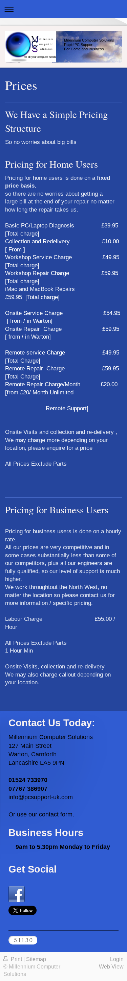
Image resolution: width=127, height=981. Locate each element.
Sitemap (36, 959)
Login (117, 959)
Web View (111, 967)
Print (16, 959)
